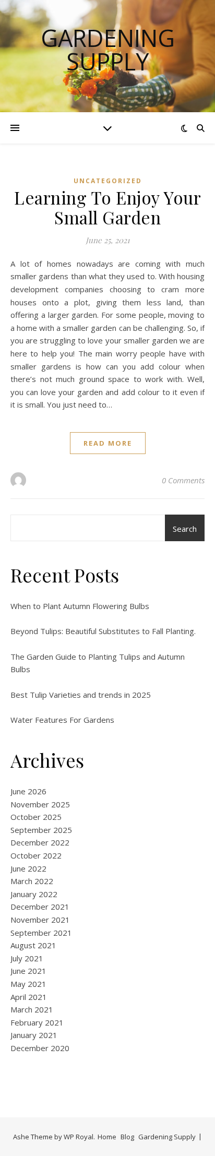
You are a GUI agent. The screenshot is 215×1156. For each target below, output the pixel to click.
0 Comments (183, 480)
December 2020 (39, 1048)
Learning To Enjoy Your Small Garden (107, 207)
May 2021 (28, 984)
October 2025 (36, 817)
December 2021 (39, 906)
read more (107, 443)
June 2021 (28, 971)
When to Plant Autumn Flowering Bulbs (79, 606)
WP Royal (78, 1136)
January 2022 (33, 894)
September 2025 (41, 830)
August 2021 (33, 945)
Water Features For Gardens (62, 719)
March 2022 (31, 881)
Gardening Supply (108, 49)
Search (185, 528)
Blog (127, 1136)
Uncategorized (108, 180)
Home (107, 1136)
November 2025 (40, 804)
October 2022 (36, 855)
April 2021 (28, 997)
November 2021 (40, 919)
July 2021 (26, 958)
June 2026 (28, 791)
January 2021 (33, 1035)
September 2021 (41, 932)
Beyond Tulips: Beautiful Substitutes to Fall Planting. (103, 631)
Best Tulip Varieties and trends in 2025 (80, 694)
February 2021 (37, 1022)
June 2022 (28, 868)
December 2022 (39, 842)
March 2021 (31, 1009)
